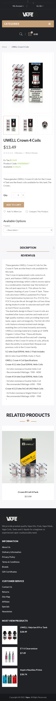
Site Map (6, 596)
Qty (5, 195)
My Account (18, 6)
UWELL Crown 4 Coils (20, 47)
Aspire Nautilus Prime (31, 669)
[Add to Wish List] (50, 429)
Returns (5, 592)
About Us (6, 547)
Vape (27, 697)
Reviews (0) (28, 255)
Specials (5, 606)
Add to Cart (13, 204)
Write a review (31, 153)
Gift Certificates (9, 571)
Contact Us (7, 587)
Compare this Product (38, 211)
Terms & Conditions (11, 562)
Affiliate (6, 601)
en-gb (39, 6)
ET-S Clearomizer (29, 648)
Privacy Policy (8, 557)
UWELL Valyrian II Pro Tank (33, 627)
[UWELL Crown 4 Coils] (11, 125)
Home (4, 47)
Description (28, 247)
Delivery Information (11, 552)
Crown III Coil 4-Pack (28, 492)
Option (7, 226)
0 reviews (19, 153)
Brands (5, 567)
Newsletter (7, 611)
